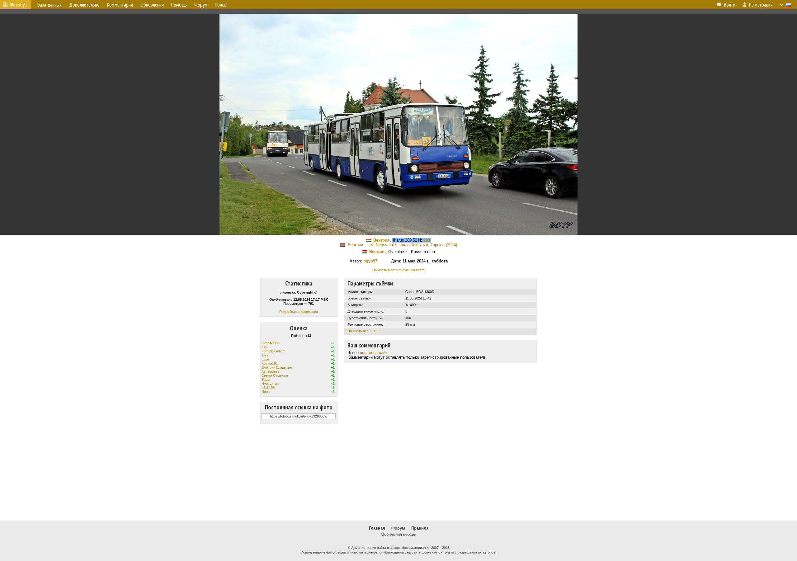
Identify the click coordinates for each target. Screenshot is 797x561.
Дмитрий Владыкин (277, 367)
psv (264, 347)
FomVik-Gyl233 (273, 351)
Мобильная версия (398, 534)
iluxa (265, 355)
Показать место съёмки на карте (398, 270)
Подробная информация (298, 312)
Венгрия (381, 240)
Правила (419, 528)
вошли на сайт (373, 352)
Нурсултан (270, 383)
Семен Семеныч (275, 375)
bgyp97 (370, 261)
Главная (377, 528)
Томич (266, 379)
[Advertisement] (398, 472)
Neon (266, 392)
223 (426, 240)
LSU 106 (268, 387)
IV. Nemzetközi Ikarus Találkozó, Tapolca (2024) (413, 245)
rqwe (265, 359)
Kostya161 (270, 363)
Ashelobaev (270, 371)
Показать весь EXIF (363, 331)
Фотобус (18, 4)
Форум (398, 528)
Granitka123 (271, 343)
